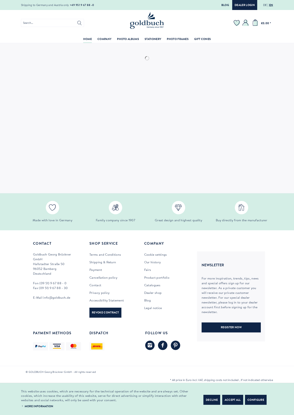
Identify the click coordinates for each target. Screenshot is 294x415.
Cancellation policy (103, 277)
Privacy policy (99, 293)
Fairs (147, 270)
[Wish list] (237, 23)
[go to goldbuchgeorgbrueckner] (175, 345)
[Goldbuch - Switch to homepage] (147, 20)
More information (39, 406)
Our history (152, 262)
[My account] (246, 23)
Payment (95, 270)
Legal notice (153, 308)
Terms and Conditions (105, 254)
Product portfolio (156, 277)
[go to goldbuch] (150, 345)
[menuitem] (52, 23)
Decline (212, 400)
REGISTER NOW (231, 327)
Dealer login (245, 5)
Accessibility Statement (106, 300)
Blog (225, 5)
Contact (95, 285)
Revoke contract (105, 312)
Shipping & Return (102, 262)
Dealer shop (153, 293)
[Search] (79, 23)
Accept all (233, 400)
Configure (255, 400)
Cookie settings (155, 254)
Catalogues (152, 285)
